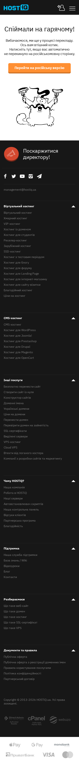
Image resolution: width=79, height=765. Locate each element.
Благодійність (13, 526)
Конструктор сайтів (17, 397)
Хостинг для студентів (19, 235)
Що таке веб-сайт (16, 606)
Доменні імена (14, 403)
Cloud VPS (10, 447)
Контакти (10, 577)
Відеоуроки (11, 566)
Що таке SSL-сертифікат (20, 622)
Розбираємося (14, 599)
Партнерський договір (19, 679)
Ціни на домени (14, 414)
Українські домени (16, 408)
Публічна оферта (15, 657)
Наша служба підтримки (20, 555)
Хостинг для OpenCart (19, 358)
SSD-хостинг (12, 251)
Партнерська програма (20, 520)
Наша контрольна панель (21, 509)
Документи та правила (20, 650)
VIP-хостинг (12, 224)
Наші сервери (13, 498)
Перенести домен (16, 420)
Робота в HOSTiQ (15, 493)
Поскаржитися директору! (40, 154)
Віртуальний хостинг (19, 206)
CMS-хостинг (13, 318)
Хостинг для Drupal (17, 346)
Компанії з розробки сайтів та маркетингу (33, 458)
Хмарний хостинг (15, 218)
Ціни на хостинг (14, 296)
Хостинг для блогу (16, 262)
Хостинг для (25, 279)
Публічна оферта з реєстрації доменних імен (35, 662)
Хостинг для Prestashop (20, 341)
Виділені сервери (16, 436)
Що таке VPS (12, 628)
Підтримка (11, 548)
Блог (7, 571)
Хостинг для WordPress (20, 330)
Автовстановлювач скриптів (23, 504)
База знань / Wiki (15, 560)
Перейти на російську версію (39, 68)
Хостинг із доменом (17, 229)
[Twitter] (13, 176)
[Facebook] (5, 176)
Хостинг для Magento (18, 352)
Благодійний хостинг (18, 290)
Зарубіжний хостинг (17, 246)
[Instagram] (30, 176)
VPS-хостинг (12, 442)
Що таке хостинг (15, 617)
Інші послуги (13, 380)
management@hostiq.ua (20, 189)
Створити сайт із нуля (19, 392)
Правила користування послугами (27, 668)
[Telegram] (39, 176)
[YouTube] (22, 176)
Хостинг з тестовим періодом (24, 257)
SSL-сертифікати (15, 431)
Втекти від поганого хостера (23, 453)
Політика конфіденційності (22, 673)
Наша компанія (14, 487)
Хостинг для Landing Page (21, 273)
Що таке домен (14, 611)
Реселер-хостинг (15, 240)
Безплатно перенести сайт (22, 386)
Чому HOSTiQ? (14, 481)
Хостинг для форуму (18, 268)
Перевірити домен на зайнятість (26, 425)
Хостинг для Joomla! (18, 335)
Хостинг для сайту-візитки (22, 284)
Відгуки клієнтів (15, 515)
